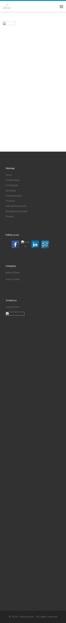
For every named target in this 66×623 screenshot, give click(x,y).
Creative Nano (13, 180)
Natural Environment (16, 206)
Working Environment (16, 211)
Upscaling (10, 190)
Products (10, 200)
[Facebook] (15, 244)
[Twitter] (25, 244)
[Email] (45, 244)
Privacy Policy (13, 279)
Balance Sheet (12, 272)
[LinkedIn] (35, 244)
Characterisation (14, 195)
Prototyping (12, 185)
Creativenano (26, 616)
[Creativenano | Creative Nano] (7, 6)
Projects (10, 216)
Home (9, 174)
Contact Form (13, 307)
